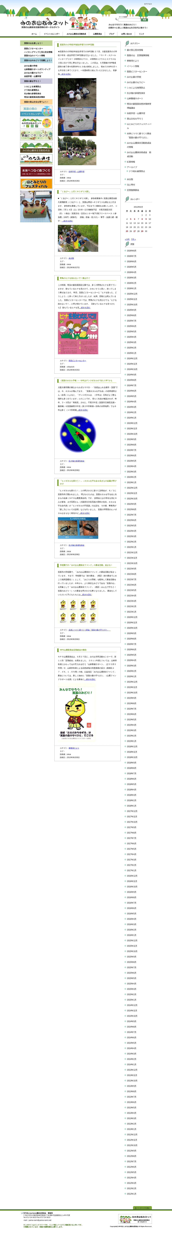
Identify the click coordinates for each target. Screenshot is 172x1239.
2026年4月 (131, 272)
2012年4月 (131, 1177)
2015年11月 (132, 946)
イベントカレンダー (52, 34)
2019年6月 (131, 714)
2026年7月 (131, 256)
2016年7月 (131, 903)
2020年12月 (132, 617)
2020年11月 (132, 622)
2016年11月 (132, 881)
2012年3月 (131, 1183)
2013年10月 (132, 1080)
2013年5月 (131, 1107)
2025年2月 (131, 348)
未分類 (71, 258)
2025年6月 (131, 326)
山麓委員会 (97, 34)
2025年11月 (132, 299)
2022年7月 (131, 515)
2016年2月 (131, 930)
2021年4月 (131, 595)
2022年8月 (131, 509)
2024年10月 (132, 369)
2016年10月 (132, 886)
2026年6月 (131, 261)
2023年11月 (132, 428)
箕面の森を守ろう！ (32, 81)
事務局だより (74, 748)
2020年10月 (132, 628)
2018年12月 (132, 746)
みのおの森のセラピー (33, 73)
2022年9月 (131, 504)
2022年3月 (131, 536)
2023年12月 (132, 423)
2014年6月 (131, 1037)
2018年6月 (131, 779)
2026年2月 (131, 283)
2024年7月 (131, 385)
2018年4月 (131, 789)
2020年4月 (131, 660)
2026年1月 (131, 288)
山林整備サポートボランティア (37, 69)
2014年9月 (131, 1021)
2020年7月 (131, 644)
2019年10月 (132, 692)
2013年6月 (131, 1102)
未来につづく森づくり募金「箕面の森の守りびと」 (90, 630)
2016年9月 (131, 892)
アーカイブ (132, 167)
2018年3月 (131, 795)
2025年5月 (131, 331)
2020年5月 (131, 655)
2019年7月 (131, 709)
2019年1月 (131, 741)
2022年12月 (132, 488)
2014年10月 (132, 1016)
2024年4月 (131, 401)
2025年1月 (131, 353)
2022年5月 (131, 525)
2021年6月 (131, 585)
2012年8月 (131, 1156)
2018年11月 (132, 752)
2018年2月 (131, 800)
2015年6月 (131, 973)
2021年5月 (131, 590)
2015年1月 (131, 1000)
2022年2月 (131, 542)
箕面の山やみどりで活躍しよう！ (38, 60)
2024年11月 (132, 364)
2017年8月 (131, 833)
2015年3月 (131, 989)
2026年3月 (131, 277)
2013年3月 (131, 1118)
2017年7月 (131, 838)
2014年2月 (131, 1059)
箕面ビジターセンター (33, 48)
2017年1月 (131, 870)
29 (142, 231)
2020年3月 (131, 666)
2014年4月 (131, 1048)
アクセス (149, 4)
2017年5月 (131, 849)
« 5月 (127, 239)
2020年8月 (131, 639)
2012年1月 (131, 1194)
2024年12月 (132, 358)
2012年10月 (132, 1145)
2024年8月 (131, 380)
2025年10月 (132, 304)
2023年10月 (132, 434)
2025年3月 (131, 342)
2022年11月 (132, 493)
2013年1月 (131, 1129)
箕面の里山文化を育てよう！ (36, 102)
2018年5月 (131, 784)
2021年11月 (132, 558)
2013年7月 (131, 1097)
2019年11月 (132, 687)
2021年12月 (132, 552)
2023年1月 (131, 482)
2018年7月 (131, 773)
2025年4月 (131, 337)
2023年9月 (131, 439)
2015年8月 (131, 962)
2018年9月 (131, 763)
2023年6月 (131, 455)
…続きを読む (65, 74)
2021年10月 (132, 563)
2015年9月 (131, 957)
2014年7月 (131, 1032)
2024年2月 (131, 412)
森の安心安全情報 (135, 50)
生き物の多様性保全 (32, 93)
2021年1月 (131, 612)
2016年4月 (131, 919)
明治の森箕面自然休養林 (34, 97)
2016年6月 (131, 908)
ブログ (111, 34)
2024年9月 (131, 374)
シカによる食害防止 (32, 86)
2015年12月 (132, 940)
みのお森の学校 (30, 66)
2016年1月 (131, 935)
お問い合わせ (126, 34)
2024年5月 (131, 396)
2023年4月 (131, 466)
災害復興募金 (133, 190)
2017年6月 (131, 843)
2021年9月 (131, 568)
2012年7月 (131, 1161)
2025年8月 (131, 315)
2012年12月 (132, 1134)
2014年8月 (131, 1027)
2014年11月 (132, 1010)
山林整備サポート (135, 98)
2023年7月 (131, 450)
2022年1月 (131, 547)
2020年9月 (131, 633)
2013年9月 (131, 1086)
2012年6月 (131, 1167)
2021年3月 (131, 601)
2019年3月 (131, 730)
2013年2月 (131, 1124)
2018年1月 (131, 806)
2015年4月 (131, 983)
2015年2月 (131, 994)
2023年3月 (131, 471)
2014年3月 (131, 1054)
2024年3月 (131, 407)
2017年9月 (131, 827)
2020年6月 (131, 649)
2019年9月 (131, 698)
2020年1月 (131, 676)
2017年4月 (131, 854)
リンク (141, 34)
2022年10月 (132, 498)
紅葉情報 (131, 162)
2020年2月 (131, 671)
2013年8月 (131, 1091)
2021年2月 (131, 606)
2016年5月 (131, 913)
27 (135, 231)
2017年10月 (132, 822)
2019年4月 (131, 725)
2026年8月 (131, 251)
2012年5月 (131, 1172)
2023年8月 (131, 445)
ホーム (34, 34)
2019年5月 (131, 719)
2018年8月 (131, 768)
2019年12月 (132, 682)
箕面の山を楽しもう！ (33, 43)
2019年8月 (131, 703)
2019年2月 (131, 736)
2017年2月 (131, 865)
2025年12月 (132, 294)
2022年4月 (131, 531)
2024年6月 (131, 391)
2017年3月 (131, 860)
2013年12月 (132, 1070)
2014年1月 (131, 1064)
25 (127, 231)
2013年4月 (131, 1113)
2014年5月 (131, 1043)
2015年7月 (131, 967)
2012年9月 (131, 1151)
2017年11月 (132, 816)
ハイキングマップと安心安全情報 (38, 52)
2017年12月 (132, 811)
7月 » (133, 239)
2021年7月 (131, 579)
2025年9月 (131, 310)
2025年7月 (131, 321)
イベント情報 (133, 66)
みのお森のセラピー (136, 82)
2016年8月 (131, 897)
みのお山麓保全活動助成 (76, 34)
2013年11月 (132, 1075)
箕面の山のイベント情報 (34, 55)
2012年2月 (131, 1188)
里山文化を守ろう (135, 118)
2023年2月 (131, 477)
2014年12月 (132, 1005)
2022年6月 (131, 520)
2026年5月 (131, 267)
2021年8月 (131, 574)
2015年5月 (131, 978)
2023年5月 (131, 461)
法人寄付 (131, 185)
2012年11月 (132, 1140)
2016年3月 (131, 924)
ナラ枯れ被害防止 (31, 90)
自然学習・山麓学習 (32, 76)
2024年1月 (131, 418)
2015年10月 (132, 951)
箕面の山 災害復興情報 (138, 55)
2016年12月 (132, 876)
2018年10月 (132, 757)
